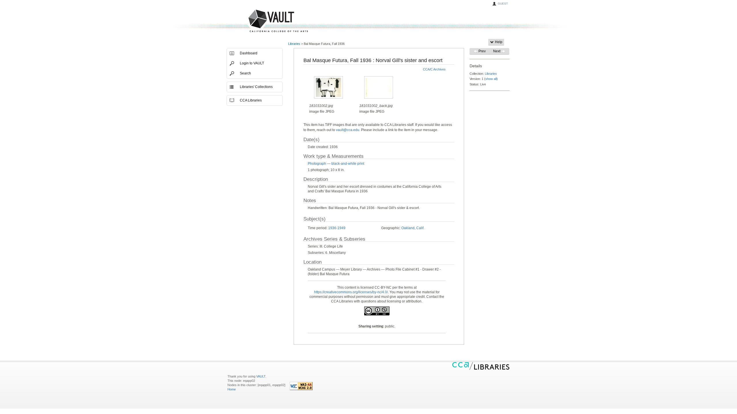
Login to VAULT (252, 63)
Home (231, 389)
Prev (482, 51)
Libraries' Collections (256, 87)
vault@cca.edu (347, 130)
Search (245, 73)
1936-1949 (336, 228)
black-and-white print (347, 164)
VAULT (256, 21)
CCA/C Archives (434, 69)
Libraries (294, 43)
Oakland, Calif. (412, 228)
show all (491, 78)
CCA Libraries (251, 100)
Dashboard (248, 53)
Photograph (317, 164)
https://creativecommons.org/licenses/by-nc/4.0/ (351, 292)
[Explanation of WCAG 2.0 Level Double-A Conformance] (301, 389)
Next (497, 51)
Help (498, 42)
